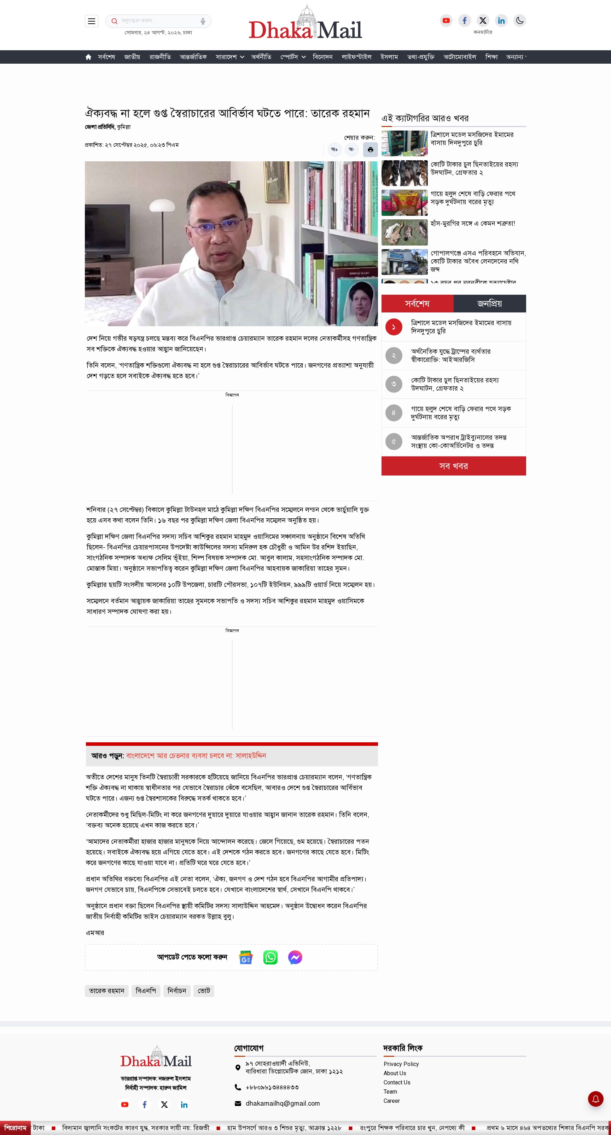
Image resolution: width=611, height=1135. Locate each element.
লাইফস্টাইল (357, 57)
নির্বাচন (177, 991)
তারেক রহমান (106, 991)
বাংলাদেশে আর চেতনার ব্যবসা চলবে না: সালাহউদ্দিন (196, 755)
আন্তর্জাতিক (193, 57)
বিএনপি (146, 991)
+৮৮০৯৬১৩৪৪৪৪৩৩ (272, 1087)
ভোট (204, 991)
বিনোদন (323, 57)
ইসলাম (389, 57)
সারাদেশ (226, 57)
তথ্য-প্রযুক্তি (421, 57)
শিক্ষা (491, 57)
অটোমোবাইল (460, 57)
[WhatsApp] (270, 957)
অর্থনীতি (261, 57)
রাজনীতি (160, 57)
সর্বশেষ (106, 57)
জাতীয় (132, 57)
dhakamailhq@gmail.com (283, 1103)
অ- (351, 149)
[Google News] (246, 957)
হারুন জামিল (173, 1087)
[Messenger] (295, 957)
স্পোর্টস (289, 57)
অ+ (334, 149)
